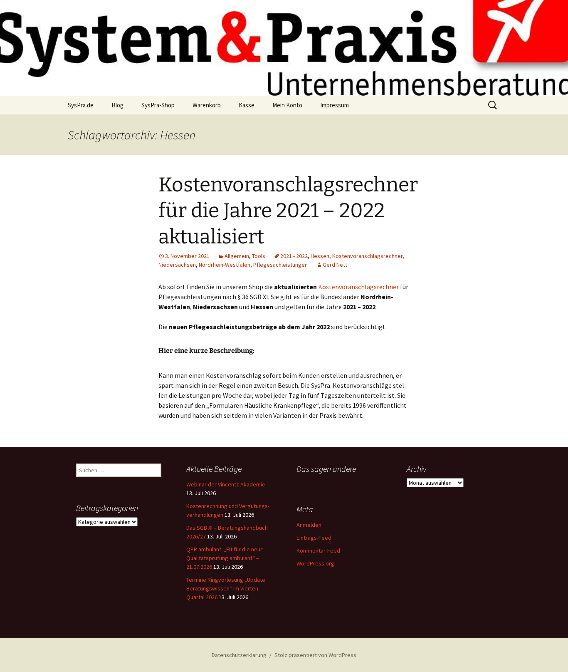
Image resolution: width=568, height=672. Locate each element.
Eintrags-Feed (313, 537)
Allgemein (237, 256)
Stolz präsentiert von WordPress (315, 655)
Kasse (246, 105)
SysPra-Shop (158, 105)
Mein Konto (287, 105)
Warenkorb (207, 105)
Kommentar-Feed (318, 550)
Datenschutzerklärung (239, 655)
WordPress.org (315, 563)
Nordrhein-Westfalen (224, 264)
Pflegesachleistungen (280, 264)
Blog (117, 105)
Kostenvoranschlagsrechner (367, 256)
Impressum (334, 105)
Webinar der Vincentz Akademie (225, 484)
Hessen (320, 256)
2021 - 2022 (294, 256)
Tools (258, 256)
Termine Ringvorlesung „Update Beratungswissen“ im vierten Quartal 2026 (225, 588)
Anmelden (308, 524)
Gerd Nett (335, 264)
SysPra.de (81, 105)
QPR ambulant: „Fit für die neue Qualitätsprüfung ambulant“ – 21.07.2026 (225, 558)
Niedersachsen (177, 264)
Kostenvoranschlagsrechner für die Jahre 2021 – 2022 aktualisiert (288, 211)
